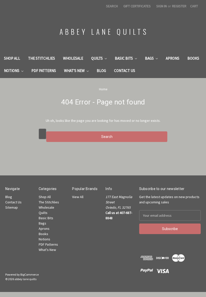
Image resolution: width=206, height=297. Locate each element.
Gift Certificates (137, 6)
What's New (74, 70)
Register (179, 6)
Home (103, 89)
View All (77, 197)
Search (112, 6)
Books (193, 58)
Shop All (12, 58)
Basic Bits (124, 58)
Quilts (97, 58)
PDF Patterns (43, 70)
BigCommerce (29, 274)
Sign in (161, 6)
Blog (101, 70)
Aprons (172, 58)
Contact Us (124, 70)
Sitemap (11, 207)
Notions (12, 70)
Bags (149, 58)
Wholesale (73, 58)
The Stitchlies (41, 58)
